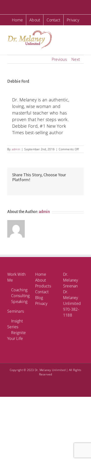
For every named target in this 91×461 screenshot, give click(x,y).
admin (16, 149)
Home (40, 274)
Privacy (41, 303)
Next (75, 59)
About (40, 280)
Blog (39, 297)
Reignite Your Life (16, 335)
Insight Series (15, 323)
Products (43, 286)
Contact (42, 291)
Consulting (19, 295)
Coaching (19, 290)
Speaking (19, 301)
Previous (59, 59)
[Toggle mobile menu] (82, 32)
